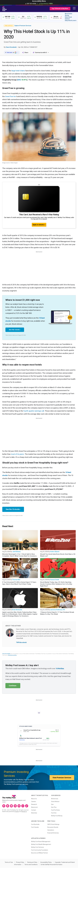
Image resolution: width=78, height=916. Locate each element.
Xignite (17, 811)
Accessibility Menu (39, 1)
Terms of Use (9, 862)
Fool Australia (35, 824)
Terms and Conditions (31, 864)
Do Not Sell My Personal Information (51, 864)
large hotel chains (18, 71)
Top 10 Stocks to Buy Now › (60, 8)
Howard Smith (54, 579)
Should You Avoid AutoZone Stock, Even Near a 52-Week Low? (58, 555)
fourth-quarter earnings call (33, 411)
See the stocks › (15, 330)
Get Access (22, 740)
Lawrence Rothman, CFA (57, 609)
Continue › (13, 686)
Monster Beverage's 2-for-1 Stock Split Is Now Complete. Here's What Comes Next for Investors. (19, 555)
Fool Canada (35, 827)
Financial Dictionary (53, 833)
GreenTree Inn (10, 96)
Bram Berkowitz (17, 609)
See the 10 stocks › (13, 509)
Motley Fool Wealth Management (41, 844)
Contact (33, 810)
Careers (33, 801)
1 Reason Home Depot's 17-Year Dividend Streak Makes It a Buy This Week (57, 613)
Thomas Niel (16, 579)
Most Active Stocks (68, 14)
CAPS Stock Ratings (53, 824)
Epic (52, 804)
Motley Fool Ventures (37, 847)
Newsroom (34, 807)
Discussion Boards (52, 827)
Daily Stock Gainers (68, 18)
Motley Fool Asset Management (40, 841)
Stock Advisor (55, 801)
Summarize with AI (41, 52)
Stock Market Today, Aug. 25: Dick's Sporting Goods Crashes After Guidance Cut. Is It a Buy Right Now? (56, 584)
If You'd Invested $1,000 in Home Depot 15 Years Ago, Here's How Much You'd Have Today (19, 583)
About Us (34, 798)
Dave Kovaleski (11, 47)
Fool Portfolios (55, 810)
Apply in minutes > (39, 225)
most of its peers (17, 454)
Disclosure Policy (32, 862)
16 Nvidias (60, 668)
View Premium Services (62, 778)
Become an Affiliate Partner (39, 853)
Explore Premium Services (23, 25)
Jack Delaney (16, 551)
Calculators (50, 830)
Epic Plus (54, 807)
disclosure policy (12, 655)
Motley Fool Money (56, 815)
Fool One (53, 813)
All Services (54, 798)
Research (34, 804)
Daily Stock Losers (70, 20)
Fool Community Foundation (39, 850)
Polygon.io (24, 811)
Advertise (34, 813)
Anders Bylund (54, 551)
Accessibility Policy (46, 862)
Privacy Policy (20, 862)
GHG (19, 80)
